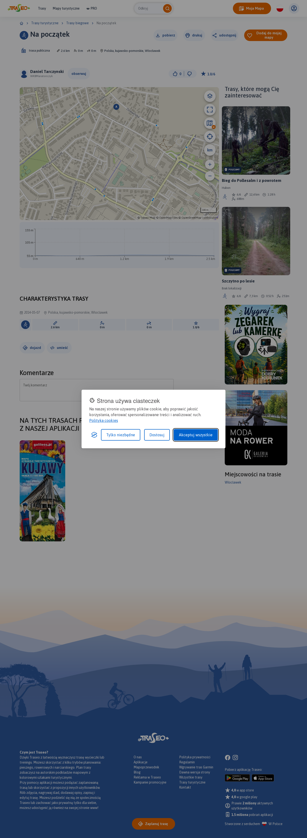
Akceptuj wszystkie (196, 435)
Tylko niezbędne (120, 435)
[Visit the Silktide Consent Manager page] (94, 435)
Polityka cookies (103, 420)
